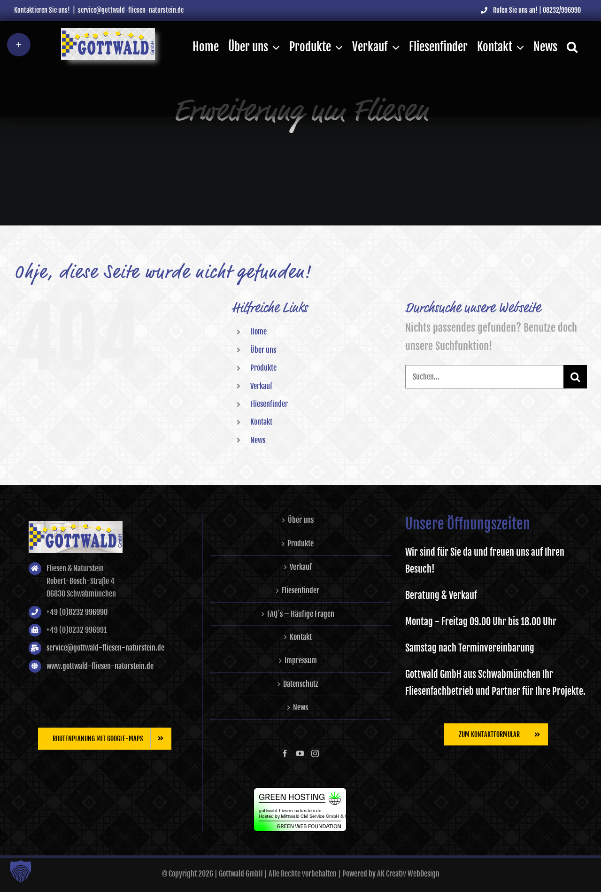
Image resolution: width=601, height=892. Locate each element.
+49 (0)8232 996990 (77, 612)
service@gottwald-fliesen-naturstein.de (131, 10)
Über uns (263, 350)
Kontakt (261, 422)
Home (258, 331)
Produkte (263, 367)
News (257, 440)
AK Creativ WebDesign (408, 873)
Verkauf (261, 386)
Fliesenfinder (269, 404)
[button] (572, 46)
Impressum (301, 660)
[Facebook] (285, 753)
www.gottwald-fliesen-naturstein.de (100, 666)
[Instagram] (315, 753)
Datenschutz (300, 684)
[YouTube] (300, 753)
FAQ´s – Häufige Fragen (300, 614)
